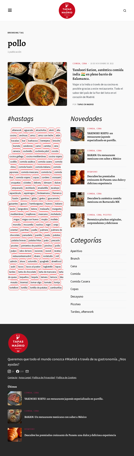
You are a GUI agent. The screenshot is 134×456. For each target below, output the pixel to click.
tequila (34, 277)
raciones (39, 250)
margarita (57, 208)
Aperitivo (76, 251)
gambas (25, 198)
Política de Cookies (66, 377)
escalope (55, 187)
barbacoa (33, 140)
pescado (55, 240)
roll (57, 256)
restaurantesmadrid (22, 256)
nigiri (48, 224)
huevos (49, 203)
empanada (17, 187)
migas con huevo (30, 219)
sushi (13, 266)
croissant (56, 177)
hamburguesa (36, 203)
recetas (57, 250)
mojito (44, 219)
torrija (57, 282)
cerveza (16, 151)
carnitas (47, 145)
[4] (77, 199)
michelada (56, 214)
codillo (13, 161)
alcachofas (41, 130)
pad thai (24, 229)
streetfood (56, 261)
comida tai (46, 172)
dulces (57, 182)
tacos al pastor (33, 266)
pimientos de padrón (31, 245)
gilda (34, 198)
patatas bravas (19, 240)
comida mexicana (29, 172)
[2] (77, 155)
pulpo (14, 250)
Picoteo (107, 215)
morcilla (17, 224)
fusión (15, 198)
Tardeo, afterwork (82, 312)
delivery (37, 182)
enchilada (30, 187)
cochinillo (27, 151)
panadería (27, 235)
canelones (28, 145)
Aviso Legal (25, 377)
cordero (45, 177)
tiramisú (24, 282)
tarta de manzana (47, 271)
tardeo (12, 271)
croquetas (15, 182)
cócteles (27, 182)
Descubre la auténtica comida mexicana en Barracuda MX (104, 200)
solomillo (32, 261)
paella (34, 229)
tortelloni (14, 287)
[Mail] (27, 371)
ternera (44, 277)
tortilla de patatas (38, 287)
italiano (58, 203)
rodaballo (48, 256)
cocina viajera (55, 156)
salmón (13, 261)
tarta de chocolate (27, 271)
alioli (51, 130)
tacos (20, 266)
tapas (58, 266)
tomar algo (36, 282)
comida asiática (27, 161)
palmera (44, 229)
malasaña (44, 208)
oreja (55, 224)
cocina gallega (16, 156)
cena (56, 145)
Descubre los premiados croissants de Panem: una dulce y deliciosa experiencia (106, 179)
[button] (10, 10)
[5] (77, 220)
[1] (77, 134)
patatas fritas (35, 240)
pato (46, 240)
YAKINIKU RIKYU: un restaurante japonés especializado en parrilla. (102, 136)
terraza (53, 277)
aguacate (28, 130)
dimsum (48, 182)
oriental (14, 229)
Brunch (75, 258)
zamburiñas (56, 287)
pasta (47, 235)
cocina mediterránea (36, 156)
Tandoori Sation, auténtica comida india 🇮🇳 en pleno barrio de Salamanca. (98, 74)
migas (16, 219)
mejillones (31, 214)
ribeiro (37, 256)
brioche (56, 140)
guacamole (53, 198)
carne (38, 145)
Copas (74, 289)
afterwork (16, 130)
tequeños (24, 277)
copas (36, 177)
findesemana (43, 193)
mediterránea (16, 214)
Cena (84, 63)
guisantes (13, 203)
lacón (12, 208)
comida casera (45, 161)
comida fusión (25, 166)
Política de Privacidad (43, 377)
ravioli (48, 250)
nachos (39, 224)
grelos (42, 198)
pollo (57, 245)
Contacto (12, 377)
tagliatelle (48, 266)
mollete (54, 219)
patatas (56, 235)
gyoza (24, 203)
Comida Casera (80, 281)
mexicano (43, 214)
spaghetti (44, 261)
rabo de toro (25, 250)
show (22, 261)
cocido (55, 151)
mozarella (28, 224)
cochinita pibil (42, 151)
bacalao (15, 140)
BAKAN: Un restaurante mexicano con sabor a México (104, 157)
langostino (23, 208)
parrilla (38, 235)
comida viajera (23, 177)
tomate (47, 282)
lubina (34, 208)
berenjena (45, 140)
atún (58, 135)
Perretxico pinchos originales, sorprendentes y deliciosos (104, 221)
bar (23, 140)
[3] (77, 177)
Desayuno (92, 172)
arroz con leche (45, 135)
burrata (16, 145)
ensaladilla (43, 187)
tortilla (24, 287)
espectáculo (15, 193)
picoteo (14, 245)
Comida (76, 63)
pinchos (48, 245)
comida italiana (42, 166)
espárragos (29, 193)
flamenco (57, 193)
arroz (32, 135)
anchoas (23, 135)
